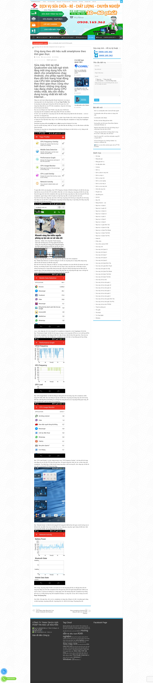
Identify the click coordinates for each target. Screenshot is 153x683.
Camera (98, 167)
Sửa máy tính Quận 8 (101, 257)
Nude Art (98, 238)
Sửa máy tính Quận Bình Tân (103, 263)
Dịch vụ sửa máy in (101, 183)
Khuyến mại (99, 191)
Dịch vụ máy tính (42, 37)
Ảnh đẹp (81, 1)
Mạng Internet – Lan (101, 202)
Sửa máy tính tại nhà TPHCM (103, 304)
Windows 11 (78, 659)
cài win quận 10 (85, 628)
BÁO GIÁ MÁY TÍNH (77, 625)
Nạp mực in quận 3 (101, 216)
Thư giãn (98, 309)
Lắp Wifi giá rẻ (99, 194)
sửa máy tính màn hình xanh (79, 646)
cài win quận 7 (71, 628)
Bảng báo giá (99, 159)
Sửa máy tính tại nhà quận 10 (103, 285)
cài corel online (81, 627)
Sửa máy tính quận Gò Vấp (103, 268)
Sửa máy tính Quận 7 (101, 255)
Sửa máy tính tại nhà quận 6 (103, 296)
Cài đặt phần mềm (100, 164)
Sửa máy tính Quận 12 (101, 249)
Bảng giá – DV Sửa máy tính (63, 1)
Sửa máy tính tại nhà (101, 279)
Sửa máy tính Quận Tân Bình (103, 274)
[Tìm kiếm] (121, 1)
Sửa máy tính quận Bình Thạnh (104, 266)
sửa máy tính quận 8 (73, 648)
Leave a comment (47, 57)
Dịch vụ (98, 170)
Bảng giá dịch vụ (81, 37)
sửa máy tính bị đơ (82, 644)
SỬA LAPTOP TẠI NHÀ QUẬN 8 (77, 638)
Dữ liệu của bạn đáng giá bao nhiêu (103, 120)
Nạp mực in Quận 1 (101, 205)
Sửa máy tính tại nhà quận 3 (103, 290)
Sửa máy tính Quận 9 (101, 260)
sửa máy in (75, 641)
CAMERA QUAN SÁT (109, 37)
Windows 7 (77, 657)
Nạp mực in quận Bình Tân (103, 224)
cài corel (75, 627)
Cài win (86, 627)
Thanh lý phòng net (101, 307)
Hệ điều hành (72, 634)
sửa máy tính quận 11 (67, 649)
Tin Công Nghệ (51, 1)
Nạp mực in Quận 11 (101, 211)
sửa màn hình (69, 641)
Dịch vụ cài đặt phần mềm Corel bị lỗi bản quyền (80, 71)
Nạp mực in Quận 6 (101, 222)
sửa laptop (80, 640)
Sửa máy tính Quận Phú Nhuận (104, 271)
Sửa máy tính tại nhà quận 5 (103, 293)
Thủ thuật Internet (80, 655)
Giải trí (78, 631)
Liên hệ (94, 1)
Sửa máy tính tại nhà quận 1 (103, 282)
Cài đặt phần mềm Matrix (55, 43)
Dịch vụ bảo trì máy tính (102, 172)
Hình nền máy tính (100, 189)
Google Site (87, 1)
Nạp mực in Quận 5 (101, 219)
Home (44, 1)
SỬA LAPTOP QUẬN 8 (77, 636)
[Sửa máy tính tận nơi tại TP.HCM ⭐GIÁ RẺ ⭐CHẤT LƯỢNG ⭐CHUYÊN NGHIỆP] (76, 19)
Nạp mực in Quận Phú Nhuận (103, 230)
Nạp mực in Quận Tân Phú (103, 235)
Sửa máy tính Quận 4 (101, 252)
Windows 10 (68, 659)
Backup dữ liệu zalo (68, 626)
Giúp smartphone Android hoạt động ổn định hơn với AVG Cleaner (78, 611)
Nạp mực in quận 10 (101, 208)
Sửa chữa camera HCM (102, 244)
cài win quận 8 (77, 628)
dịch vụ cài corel (72, 630)
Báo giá (100, 37)
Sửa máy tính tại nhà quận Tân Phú (105, 301)
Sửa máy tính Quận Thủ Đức (103, 277)
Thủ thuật (90, 37)
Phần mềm (98, 241)
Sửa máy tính (99, 246)
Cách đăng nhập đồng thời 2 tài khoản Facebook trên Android (45, 611)
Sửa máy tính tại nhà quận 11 (103, 288)
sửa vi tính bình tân (77, 653)
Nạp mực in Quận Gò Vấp (102, 227)
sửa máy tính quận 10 (83, 648)
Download (74, 1)
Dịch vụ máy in (55, 37)
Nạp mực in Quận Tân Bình (103, 233)
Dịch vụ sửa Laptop (68, 37)
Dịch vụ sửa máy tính (101, 186)
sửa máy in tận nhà (82, 641)
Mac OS (98, 200)
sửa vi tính (69, 653)
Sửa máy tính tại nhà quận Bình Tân (105, 298)
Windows (98, 318)
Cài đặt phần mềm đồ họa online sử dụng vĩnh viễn (81, 89)
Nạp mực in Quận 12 (101, 213)
